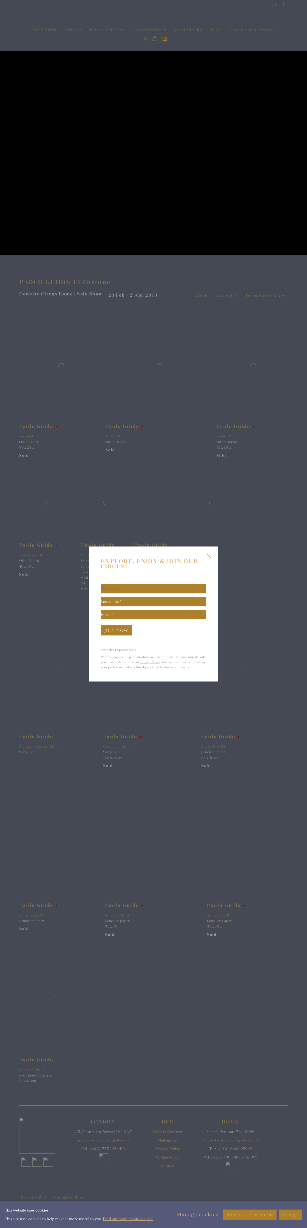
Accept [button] (291, 1214)
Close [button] (207, 558)
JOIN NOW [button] (116, 631)
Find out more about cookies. (128, 1218)
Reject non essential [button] (249, 1214)
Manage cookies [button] (197, 1214)
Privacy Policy (150, 662)
